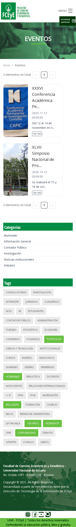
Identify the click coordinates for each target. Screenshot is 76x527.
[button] (67, 21)
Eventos (20, 65)
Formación (33, 404)
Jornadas (32, 301)
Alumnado (10, 235)
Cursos (10, 358)
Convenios (13, 339)
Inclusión (12, 404)
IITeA (20, 395)
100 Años (33, 423)
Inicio (6, 65)
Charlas (52, 404)
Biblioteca (33, 376)
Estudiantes (35, 311)
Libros (45, 442)
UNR (8, 432)
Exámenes (12, 367)
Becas (9, 414)
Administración (47, 320)
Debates (9, 265)
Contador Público (15, 247)
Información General (17, 241)
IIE (20, 311)
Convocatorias (16, 292)
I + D (8, 395)
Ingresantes (50, 395)
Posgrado (33, 339)
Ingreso (27, 358)
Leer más (37, 133)
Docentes (53, 376)
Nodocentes (14, 386)
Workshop (52, 423)
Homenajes (12, 376)
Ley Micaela (13, 423)
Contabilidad (27, 432)
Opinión (11, 442)
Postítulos (54, 339)
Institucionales (50, 348)
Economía (51, 330)
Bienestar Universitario (35, 414)
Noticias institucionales (19, 259)
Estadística (30, 330)
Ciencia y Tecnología (19, 348)
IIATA (9, 311)
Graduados (46, 358)
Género (29, 367)
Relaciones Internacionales (47, 386)
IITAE (33, 395)
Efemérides (47, 367)
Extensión (12, 301)
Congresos (52, 301)
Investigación (12, 253)
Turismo (11, 330)
